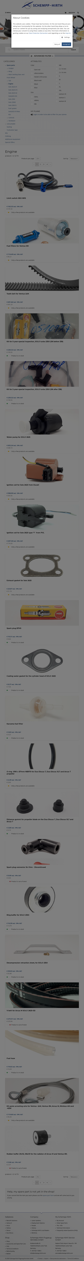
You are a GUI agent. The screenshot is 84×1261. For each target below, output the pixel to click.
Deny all (57, 44)
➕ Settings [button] (65, 37)
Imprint (67, 33)
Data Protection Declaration (38, 33)
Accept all (66, 44)
